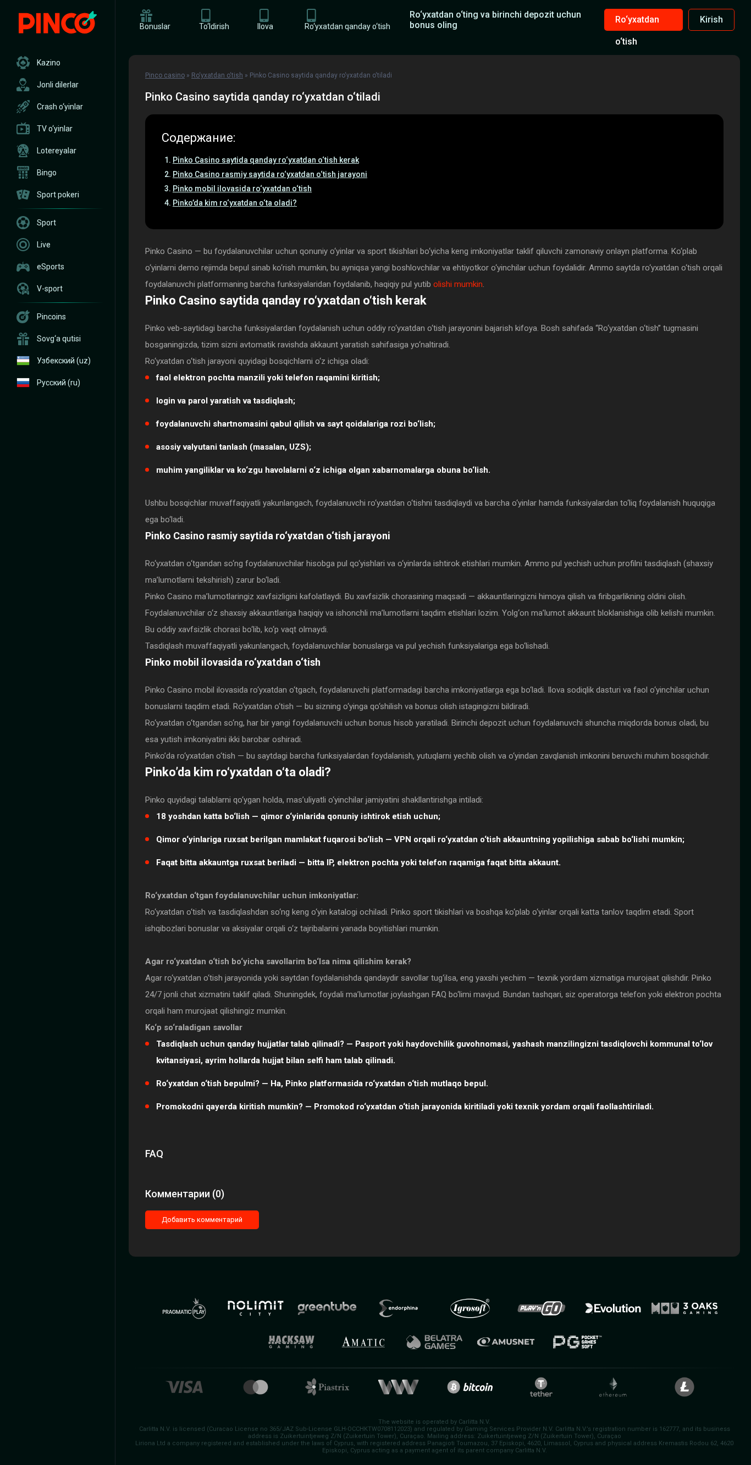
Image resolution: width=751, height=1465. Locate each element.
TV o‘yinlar (55, 128)
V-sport (50, 288)
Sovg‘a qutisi (59, 338)
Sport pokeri (58, 194)
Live (44, 244)
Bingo (47, 172)
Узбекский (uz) (64, 360)
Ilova (265, 26)
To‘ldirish (214, 26)
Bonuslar (155, 26)
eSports (50, 266)
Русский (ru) (58, 382)
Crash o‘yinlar (60, 106)
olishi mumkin (458, 284)
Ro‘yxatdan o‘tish (637, 22)
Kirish (711, 19)
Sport (46, 222)
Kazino (48, 62)
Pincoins (51, 316)
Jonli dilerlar (58, 84)
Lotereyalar (56, 150)
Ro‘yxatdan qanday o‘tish (347, 26)
